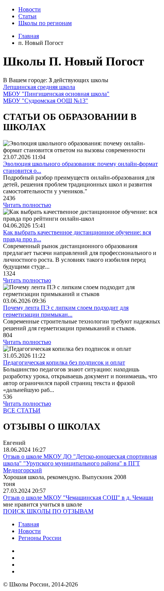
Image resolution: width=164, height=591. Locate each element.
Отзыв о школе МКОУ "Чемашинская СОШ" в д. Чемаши (78, 497)
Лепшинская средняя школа (39, 87)
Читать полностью (27, 205)
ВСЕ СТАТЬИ (21, 410)
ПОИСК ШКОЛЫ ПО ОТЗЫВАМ (48, 511)
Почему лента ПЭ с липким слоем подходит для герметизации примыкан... (66, 311)
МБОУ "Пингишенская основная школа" (56, 94)
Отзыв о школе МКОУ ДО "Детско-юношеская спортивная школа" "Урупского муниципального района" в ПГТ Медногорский (80, 463)
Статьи (27, 16)
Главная (28, 524)
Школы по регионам (45, 23)
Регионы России (39, 538)
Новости (29, 9)
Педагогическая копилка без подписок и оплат (64, 362)
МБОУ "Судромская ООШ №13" (45, 100)
